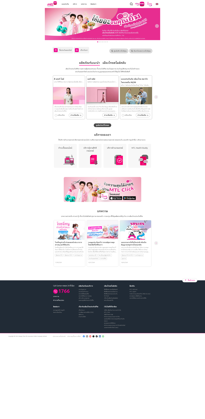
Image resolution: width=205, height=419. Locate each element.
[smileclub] (140, 4)
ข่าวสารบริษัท (82, 317)
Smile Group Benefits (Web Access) (140, 294)
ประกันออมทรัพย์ (93, 258)
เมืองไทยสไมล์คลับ (110, 286)
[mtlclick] (150, 4)
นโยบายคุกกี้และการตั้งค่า (74, 336)
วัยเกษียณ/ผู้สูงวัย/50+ (104, 255)
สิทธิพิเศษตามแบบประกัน (110, 294)
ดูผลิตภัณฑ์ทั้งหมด (102, 125)
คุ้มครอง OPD (68, 255)
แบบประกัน (65, 4)
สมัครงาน (81, 314)
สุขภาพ (124, 258)
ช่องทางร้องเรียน (57, 312)
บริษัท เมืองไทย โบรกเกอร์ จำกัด (112, 310)
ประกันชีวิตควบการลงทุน (85, 296)
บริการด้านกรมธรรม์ (84, 298)
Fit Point (106, 296)
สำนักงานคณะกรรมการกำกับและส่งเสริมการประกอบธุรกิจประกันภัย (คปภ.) (114, 319)
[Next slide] (157, 26)
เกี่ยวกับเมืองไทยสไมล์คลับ (111, 298)
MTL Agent (133, 292)
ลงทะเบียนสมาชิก (108, 300)
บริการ (75, 4)
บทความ (84, 4)
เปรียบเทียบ (61, 115)
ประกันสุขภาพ (78, 255)
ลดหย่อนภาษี (92, 255)
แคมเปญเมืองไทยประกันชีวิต (86, 300)
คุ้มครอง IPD (59, 255)
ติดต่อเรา (93, 4)
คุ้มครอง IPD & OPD (127, 255)
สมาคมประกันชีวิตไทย (109, 323)
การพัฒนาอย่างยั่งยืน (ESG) (86, 312)
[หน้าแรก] (52, 4)
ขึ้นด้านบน (191, 280)
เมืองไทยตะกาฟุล (108, 314)
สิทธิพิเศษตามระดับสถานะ (111, 292)
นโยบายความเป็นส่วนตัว (59, 336)
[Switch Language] (157, 4)
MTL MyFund (133, 289)
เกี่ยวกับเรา (82, 310)
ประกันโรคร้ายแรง (83, 292)
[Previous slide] (48, 26)
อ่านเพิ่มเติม (75, 115)
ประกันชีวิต (103, 258)
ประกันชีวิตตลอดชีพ (84, 294)
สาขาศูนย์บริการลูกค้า (59, 310)
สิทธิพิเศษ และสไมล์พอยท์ (111, 289)
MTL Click (107, 312)
